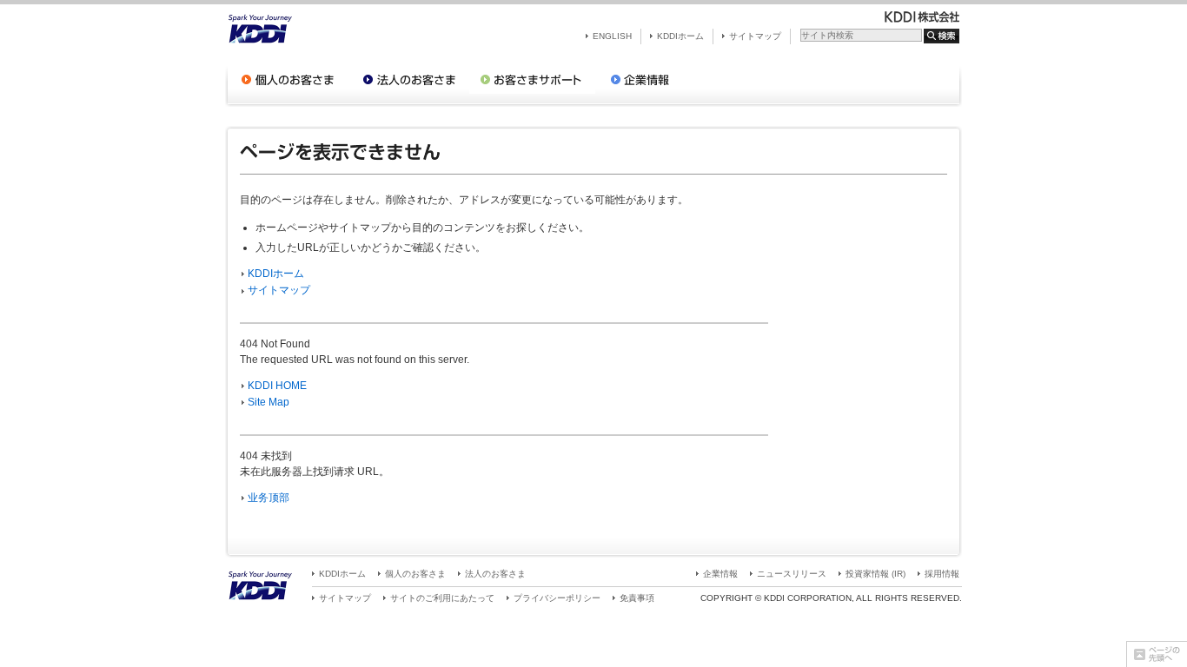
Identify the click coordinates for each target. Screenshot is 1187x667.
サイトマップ (755, 36)
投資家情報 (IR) (875, 573)
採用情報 (942, 573)
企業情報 (720, 573)
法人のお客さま (495, 573)
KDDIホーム (680, 36)
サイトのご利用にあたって (442, 598)
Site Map (268, 402)
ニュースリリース (791, 573)
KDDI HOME (277, 386)
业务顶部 (268, 498)
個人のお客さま (415, 573)
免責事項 (637, 598)
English (612, 36)
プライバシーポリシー (557, 598)
